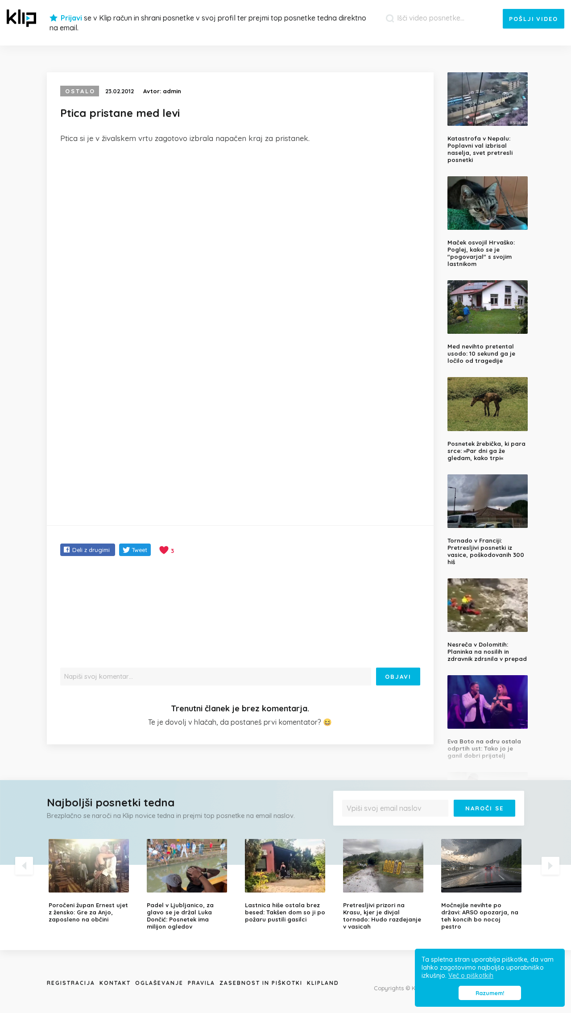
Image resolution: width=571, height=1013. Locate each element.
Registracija (71, 983)
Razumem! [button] (490, 992)
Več (353, 829)
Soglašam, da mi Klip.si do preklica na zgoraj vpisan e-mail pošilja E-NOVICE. (431, 826)
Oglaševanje (159, 983)
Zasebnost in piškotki (260, 983)
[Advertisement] (240, 217)
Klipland (323, 983)
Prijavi (71, 17)
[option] (91, 881)
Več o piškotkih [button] (470, 975)
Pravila (201, 983)
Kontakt (115, 983)
